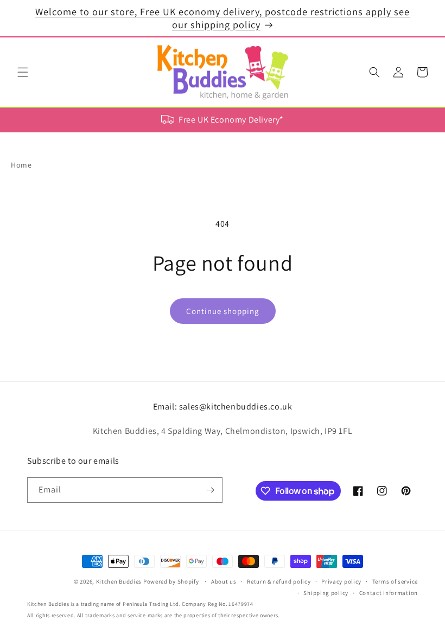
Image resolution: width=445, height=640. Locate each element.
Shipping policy (325, 593)
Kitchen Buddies (119, 581)
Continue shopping (222, 311)
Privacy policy (341, 581)
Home (21, 165)
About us (224, 581)
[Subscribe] (210, 490)
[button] (23, 72)
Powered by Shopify (171, 581)
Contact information (388, 593)
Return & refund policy (278, 581)
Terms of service (395, 581)
